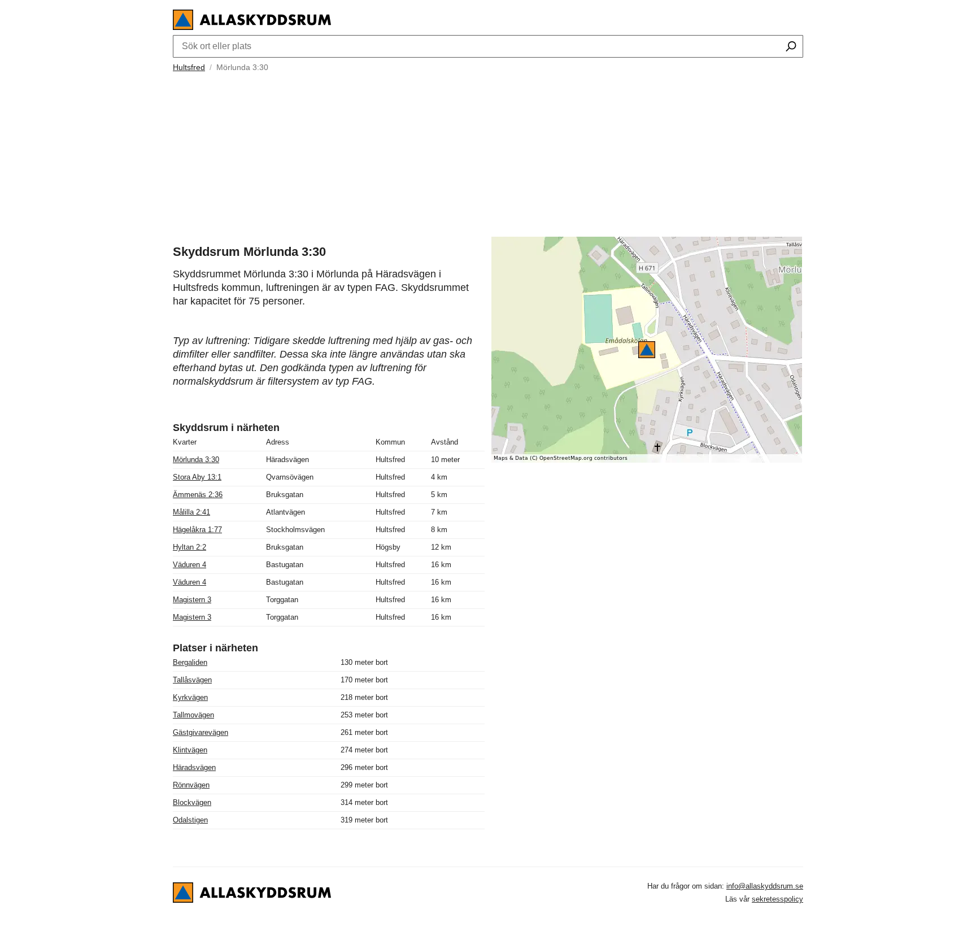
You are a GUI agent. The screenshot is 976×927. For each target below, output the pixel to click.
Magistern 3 (192, 599)
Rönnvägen (191, 785)
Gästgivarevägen (200, 732)
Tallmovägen (193, 715)
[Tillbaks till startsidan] (252, 27)
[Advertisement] (488, 153)
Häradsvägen (194, 767)
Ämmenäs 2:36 (198, 494)
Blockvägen (192, 802)
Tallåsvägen (192, 680)
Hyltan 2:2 (189, 547)
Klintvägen (190, 750)
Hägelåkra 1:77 (197, 529)
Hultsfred (189, 67)
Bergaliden (190, 662)
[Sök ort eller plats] (791, 47)
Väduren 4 (189, 564)
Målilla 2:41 (191, 512)
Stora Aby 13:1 (197, 477)
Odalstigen (190, 820)
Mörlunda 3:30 (196, 459)
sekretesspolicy (777, 899)
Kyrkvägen (190, 697)
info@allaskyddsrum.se (764, 886)
